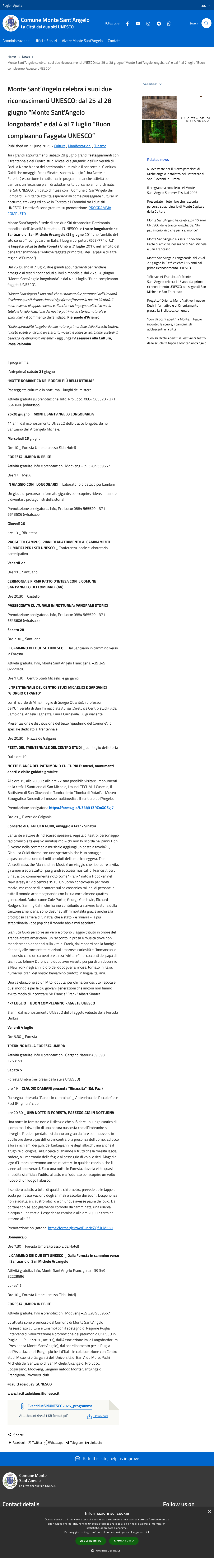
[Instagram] (147, 23)
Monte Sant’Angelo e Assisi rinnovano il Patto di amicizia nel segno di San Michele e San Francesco (176, 243)
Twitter (37, 1442)
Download (100, 1415)
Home (12, 56)
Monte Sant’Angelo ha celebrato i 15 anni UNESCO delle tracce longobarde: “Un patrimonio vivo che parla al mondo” (176, 225)
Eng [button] (203, 6)
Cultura (59, 146)
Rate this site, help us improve (110, 1458)
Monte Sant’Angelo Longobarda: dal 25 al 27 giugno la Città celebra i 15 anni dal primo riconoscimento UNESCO (176, 262)
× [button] (209, 1511)
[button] (107, 1550)
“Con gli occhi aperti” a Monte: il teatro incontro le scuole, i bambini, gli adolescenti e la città (174, 324)
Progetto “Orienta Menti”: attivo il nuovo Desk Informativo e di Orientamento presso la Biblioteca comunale (176, 305)
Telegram (76, 1442)
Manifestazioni (79, 146)
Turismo (100, 146)
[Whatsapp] (167, 23)
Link (147, 1532)
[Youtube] (136, 23)
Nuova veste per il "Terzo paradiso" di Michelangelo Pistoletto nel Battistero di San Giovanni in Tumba (175, 173)
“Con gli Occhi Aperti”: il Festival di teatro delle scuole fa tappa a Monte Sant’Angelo (176, 340)
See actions (150, 84)
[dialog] (107, 1532)
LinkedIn (96, 1442)
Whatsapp (56, 1442)
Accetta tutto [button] (90, 1541)
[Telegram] (157, 23)
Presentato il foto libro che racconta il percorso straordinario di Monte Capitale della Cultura (175, 206)
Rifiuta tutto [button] (124, 1540)
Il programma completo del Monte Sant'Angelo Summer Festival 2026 (172, 190)
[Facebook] (126, 23)
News (26, 56)
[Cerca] (206, 23)
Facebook (19, 1442)
